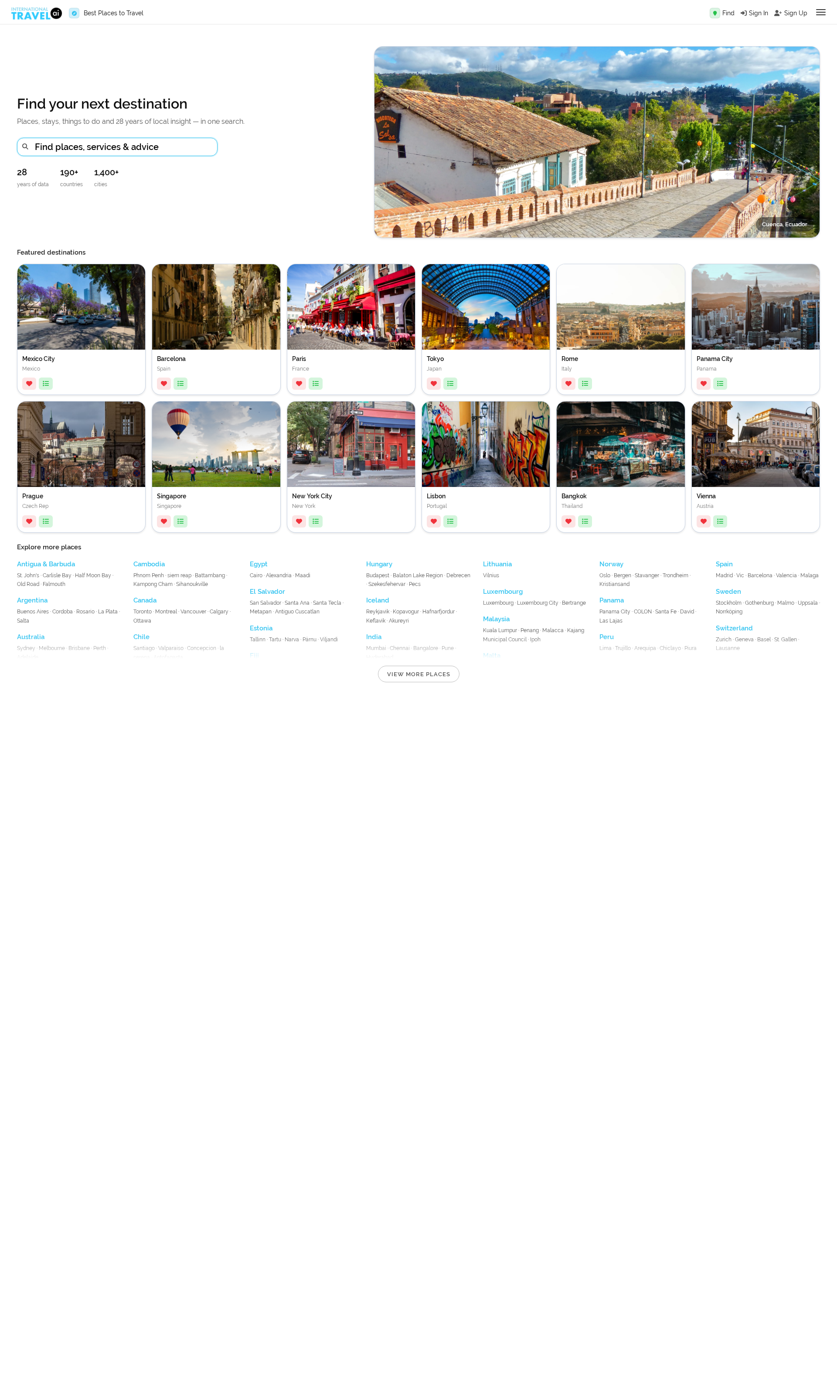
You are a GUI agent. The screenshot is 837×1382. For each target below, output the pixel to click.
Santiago (144, 648)
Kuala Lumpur (500, 630)
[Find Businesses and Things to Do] (715, 13)
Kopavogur (406, 612)
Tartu (275, 640)
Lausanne (728, 648)
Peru (606, 637)
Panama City (614, 612)
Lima (605, 648)
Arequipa (645, 648)
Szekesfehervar (386, 584)
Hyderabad (379, 657)
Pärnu (309, 640)
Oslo (604, 575)
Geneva (744, 640)
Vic (740, 575)
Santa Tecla (327, 603)
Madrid (724, 575)
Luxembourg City (537, 603)
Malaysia (496, 619)
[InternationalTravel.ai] (37, 13)
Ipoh (535, 640)
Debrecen (458, 575)
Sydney (26, 648)
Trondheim (675, 575)
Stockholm (729, 603)
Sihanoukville (192, 584)
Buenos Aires (33, 612)
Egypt (259, 564)
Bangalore (425, 648)
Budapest (377, 575)
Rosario (85, 612)
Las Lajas (611, 621)
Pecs (415, 584)
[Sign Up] (778, 13)
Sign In (758, 13)
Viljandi (329, 640)
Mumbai (376, 648)
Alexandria (279, 575)
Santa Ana (297, 603)
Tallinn (257, 640)
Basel (764, 640)
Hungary (379, 564)
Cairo (256, 575)
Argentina (32, 600)
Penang (530, 630)
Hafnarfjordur (438, 612)
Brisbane (79, 648)
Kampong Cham (153, 584)
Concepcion (201, 648)
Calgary (219, 612)
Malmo (785, 603)
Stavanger (647, 575)
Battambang (210, 575)
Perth (99, 648)
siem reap (180, 575)
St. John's (28, 575)
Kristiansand (614, 584)
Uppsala (808, 603)
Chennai (400, 648)
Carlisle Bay (57, 575)
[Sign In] (744, 13)
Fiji (254, 656)
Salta (23, 621)
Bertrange (574, 603)
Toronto (142, 612)
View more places (418, 674)
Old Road (28, 584)
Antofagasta (168, 657)
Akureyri (399, 621)
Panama (611, 600)
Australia (30, 637)
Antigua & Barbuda (46, 564)
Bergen (622, 575)
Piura (690, 648)
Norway (611, 564)
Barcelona (760, 575)
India (373, 637)
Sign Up (795, 13)
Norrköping (729, 612)
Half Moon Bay (93, 575)
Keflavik (375, 621)
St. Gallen (785, 640)
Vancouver (193, 612)
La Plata (108, 612)
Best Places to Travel (113, 13)
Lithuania (497, 564)
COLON (643, 612)
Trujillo (623, 648)
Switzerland (734, 628)
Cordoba (62, 612)
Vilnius (491, 575)
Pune (448, 648)
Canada (145, 600)
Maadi (302, 575)
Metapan (261, 612)
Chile (141, 637)
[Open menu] (820, 12)
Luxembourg (503, 592)
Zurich (724, 640)
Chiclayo (670, 648)
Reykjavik (377, 612)
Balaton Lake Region (418, 575)
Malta (491, 656)
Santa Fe (666, 612)
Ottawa (142, 621)
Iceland (377, 600)
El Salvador (267, 592)
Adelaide (27, 657)
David (687, 612)
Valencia (786, 575)
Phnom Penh (148, 575)
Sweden (728, 592)
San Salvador (265, 603)
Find (728, 13)
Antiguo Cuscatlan (297, 612)
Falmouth (54, 584)
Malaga (809, 575)
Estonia (261, 628)
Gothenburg (759, 603)
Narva (292, 640)
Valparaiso (171, 648)
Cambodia (149, 564)
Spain (724, 564)
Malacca (553, 630)
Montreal (166, 612)
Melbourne (52, 648)
